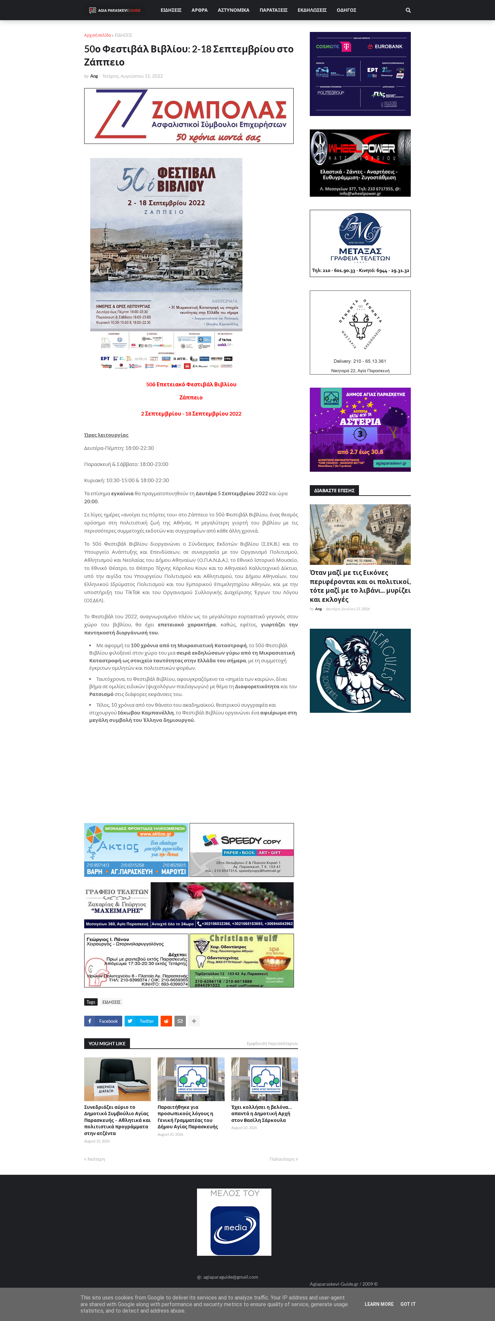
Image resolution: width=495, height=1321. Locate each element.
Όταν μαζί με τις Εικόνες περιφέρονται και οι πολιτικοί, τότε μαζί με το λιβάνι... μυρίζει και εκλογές (360, 586)
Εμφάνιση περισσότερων (272, 1043)
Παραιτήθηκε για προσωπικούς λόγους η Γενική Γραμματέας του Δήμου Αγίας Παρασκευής (188, 1117)
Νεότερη (96, 1159)
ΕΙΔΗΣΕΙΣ (123, 35)
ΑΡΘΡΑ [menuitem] (200, 10)
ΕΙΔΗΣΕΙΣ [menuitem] (171, 10)
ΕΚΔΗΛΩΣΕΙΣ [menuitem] (312, 10)
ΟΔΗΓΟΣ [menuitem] (346, 10)
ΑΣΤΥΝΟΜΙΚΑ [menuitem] (234, 10)
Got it (408, 1304)
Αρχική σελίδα (97, 35)
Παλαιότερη (282, 1159)
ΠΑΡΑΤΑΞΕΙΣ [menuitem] (274, 10)
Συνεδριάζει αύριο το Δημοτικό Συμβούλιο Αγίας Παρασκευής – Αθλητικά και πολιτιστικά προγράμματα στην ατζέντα (117, 1120)
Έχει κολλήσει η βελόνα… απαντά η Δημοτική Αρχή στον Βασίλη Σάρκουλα (261, 1113)
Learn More (379, 1304)
